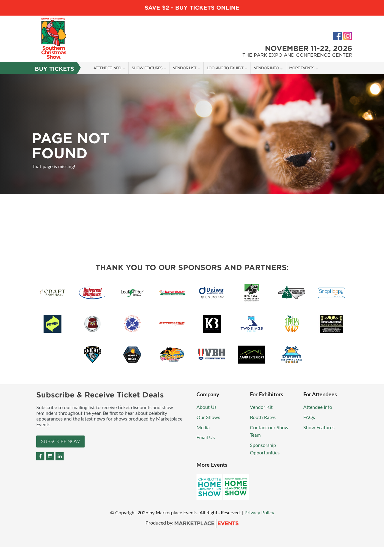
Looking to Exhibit (225, 68)
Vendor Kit (261, 407)
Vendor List (184, 68)
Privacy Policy (259, 512)
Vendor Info (266, 68)
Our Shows (208, 417)
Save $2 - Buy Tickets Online (192, 7)
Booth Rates (263, 417)
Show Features (147, 68)
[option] (192, 134)
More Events (301, 68)
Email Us (205, 437)
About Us (206, 407)
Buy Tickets (54, 69)
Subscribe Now (60, 441)
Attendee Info (107, 68)
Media (203, 427)
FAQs (309, 417)
